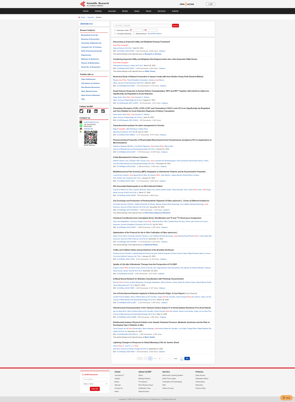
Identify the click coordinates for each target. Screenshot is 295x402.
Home (85, 11)
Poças (207, 190)
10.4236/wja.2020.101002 (126, 195)
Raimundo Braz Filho (160, 221)
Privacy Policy (201, 388)
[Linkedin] (96, 111)
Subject (117, 378)
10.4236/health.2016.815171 (127, 334)
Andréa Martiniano (136, 282)
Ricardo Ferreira (121, 282)
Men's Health (150, 337)
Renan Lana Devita (186, 311)
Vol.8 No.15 (122, 331)
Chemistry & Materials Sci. (91, 43)
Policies (199, 372)
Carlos (157, 146)
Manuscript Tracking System (172, 375)
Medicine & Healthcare (90, 59)
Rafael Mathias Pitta (204, 328)
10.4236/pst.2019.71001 (126, 181)
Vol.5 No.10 (147, 224)
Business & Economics (90, 39)
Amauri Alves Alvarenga (170, 204)
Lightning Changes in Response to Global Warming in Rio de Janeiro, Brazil (146, 342)
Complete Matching (124, 34)
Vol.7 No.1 (137, 178)
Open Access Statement (90, 95)
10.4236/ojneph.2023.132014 (127, 120)
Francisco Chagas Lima (140, 221)
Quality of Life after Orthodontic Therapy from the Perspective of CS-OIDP (145, 264)
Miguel (119, 129)
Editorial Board (141, 34)
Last (175, 358)
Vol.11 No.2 (152, 300)
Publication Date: (122, 30)
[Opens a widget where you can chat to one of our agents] (286, 398)
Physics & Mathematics (90, 63)
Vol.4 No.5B (133, 132)
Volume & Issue (168, 388)
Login (210, 4)
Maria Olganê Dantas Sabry (193, 253)
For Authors (143, 382)
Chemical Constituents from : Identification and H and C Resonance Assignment (157, 218)
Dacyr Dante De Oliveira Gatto (184, 282)
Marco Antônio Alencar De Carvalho (144, 297)
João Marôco (165, 175)
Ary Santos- (154, 175)
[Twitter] (81, 111)
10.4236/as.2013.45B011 (126, 135)
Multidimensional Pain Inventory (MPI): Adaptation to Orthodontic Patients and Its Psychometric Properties (159, 172)
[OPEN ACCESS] (187, 4)
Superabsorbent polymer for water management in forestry (138, 125)
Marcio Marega (148, 328)
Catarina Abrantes (139, 190)
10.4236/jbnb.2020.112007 (126, 302)
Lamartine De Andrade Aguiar (163, 161)
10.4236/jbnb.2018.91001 (126, 166)
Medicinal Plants (151, 245)
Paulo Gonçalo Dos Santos (188, 297)
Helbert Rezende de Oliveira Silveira (148, 204)
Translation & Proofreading (172, 382)
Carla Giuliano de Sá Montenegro (127, 328)
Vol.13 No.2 (138, 117)
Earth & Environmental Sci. (91, 51)
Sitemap (118, 385)
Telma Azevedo (177, 190)
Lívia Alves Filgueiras (142, 146)
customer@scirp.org (91, 122)
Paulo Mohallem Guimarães (137, 80)
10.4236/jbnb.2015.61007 (126, 152)
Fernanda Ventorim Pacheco (123, 204)
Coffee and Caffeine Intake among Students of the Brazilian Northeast (143, 250)
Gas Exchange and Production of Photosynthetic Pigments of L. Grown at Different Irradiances (161, 201)
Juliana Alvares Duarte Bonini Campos (185, 175)
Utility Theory (150, 71)
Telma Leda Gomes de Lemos (197, 221)
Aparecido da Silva (138, 175)
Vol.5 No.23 (143, 239)
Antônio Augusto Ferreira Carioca (170, 253)
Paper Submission (88, 79)
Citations (162, 51)
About (148, 11)
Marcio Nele (168, 146)
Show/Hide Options (155, 33)
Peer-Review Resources (90, 87)
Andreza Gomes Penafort (122, 253)
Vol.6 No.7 (129, 48)
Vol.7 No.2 (130, 285)
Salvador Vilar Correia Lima (139, 161)
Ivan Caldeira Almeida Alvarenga (192, 204)
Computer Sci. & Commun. (91, 47)
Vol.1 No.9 (138, 271)
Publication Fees (145, 388)
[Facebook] (89, 111)
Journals (112, 11)
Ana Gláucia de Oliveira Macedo (192, 268)
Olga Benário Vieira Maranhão (168, 268)
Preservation (200, 382)
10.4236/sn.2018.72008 (125, 288)
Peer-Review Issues (146, 385)
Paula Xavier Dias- (121, 97)
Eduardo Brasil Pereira (186, 236)
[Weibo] (103, 111)
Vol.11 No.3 (138, 100)
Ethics (141, 375)
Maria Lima (151, 190)
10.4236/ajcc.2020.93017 (126, 352)
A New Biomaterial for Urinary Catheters (130, 157)
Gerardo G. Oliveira (140, 97)
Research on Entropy (153, 54)
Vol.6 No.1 (151, 149)
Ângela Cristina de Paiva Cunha (126, 268)
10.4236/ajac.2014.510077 (126, 227)
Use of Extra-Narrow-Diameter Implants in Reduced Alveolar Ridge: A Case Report (148, 293)
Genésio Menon (156, 80)
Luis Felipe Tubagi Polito (187, 328)
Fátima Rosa (143, 129)
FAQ (83, 99)
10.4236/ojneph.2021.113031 (127, 103)
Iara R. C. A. (131, 346)
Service (166, 372)
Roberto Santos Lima (120, 161)
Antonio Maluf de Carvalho (166, 328)
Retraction (199, 385)
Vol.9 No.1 (151, 163)
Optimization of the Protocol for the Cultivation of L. (145, 233)
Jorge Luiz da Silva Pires (203, 311)
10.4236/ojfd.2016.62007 (126, 86)
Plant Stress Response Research (157, 213)
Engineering (86, 55)
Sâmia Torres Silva (120, 236)
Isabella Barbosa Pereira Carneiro (145, 253)
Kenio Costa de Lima (148, 268)
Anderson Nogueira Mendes (123, 146)
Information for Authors (90, 83)
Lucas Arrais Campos (121, 175)
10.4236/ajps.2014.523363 (126, 242)
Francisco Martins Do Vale (122, 190)
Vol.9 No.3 (144, 349)
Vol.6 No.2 (140, 83)
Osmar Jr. (118, 346)
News (136, 11)
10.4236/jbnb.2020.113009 (126, 317)
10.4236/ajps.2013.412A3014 (127, 210)
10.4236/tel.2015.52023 (125, 68)
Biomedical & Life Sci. (89, 35)
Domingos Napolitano (152, 282)
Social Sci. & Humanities (90, 67)
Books (125, 11)
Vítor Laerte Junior (193, 190)
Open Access (200, 375)
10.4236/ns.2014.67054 (125, 51)
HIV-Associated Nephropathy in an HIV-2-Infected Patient (137, 186)
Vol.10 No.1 (134, 192)
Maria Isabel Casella (163, 190)
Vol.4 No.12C (144, 207)
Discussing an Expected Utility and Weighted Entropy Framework (141, 42)
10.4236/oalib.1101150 (125, 274)
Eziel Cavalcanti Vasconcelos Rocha (190, 161)
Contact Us (119, 388)
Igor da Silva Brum (120, 311)
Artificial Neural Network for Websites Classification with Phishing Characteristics (148, 279)
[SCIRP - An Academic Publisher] (94, 4)
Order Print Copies (169, 378)
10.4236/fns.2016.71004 (126, 259)
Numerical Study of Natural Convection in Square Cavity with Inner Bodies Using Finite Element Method (158, 77)
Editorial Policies (144, 378)
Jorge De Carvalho (166, 297)
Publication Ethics (202, 378)
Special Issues (144, 391)
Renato (119, 80)
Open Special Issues (89, 91)
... (164, 358)
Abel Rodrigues (132, 129)
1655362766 (88, 129)
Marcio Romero (166, 282)
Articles (98, 11)
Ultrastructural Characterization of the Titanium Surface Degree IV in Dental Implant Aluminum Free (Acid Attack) (162, 308)
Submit (175, 11)
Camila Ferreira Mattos (121, 297)
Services (161, 11)
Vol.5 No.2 (139, 65)
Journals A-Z (119, 375)
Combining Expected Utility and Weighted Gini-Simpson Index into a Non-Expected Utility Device (155, 59)
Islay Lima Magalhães (121, 221)
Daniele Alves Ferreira (176, 221)
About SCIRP (145, 372)
